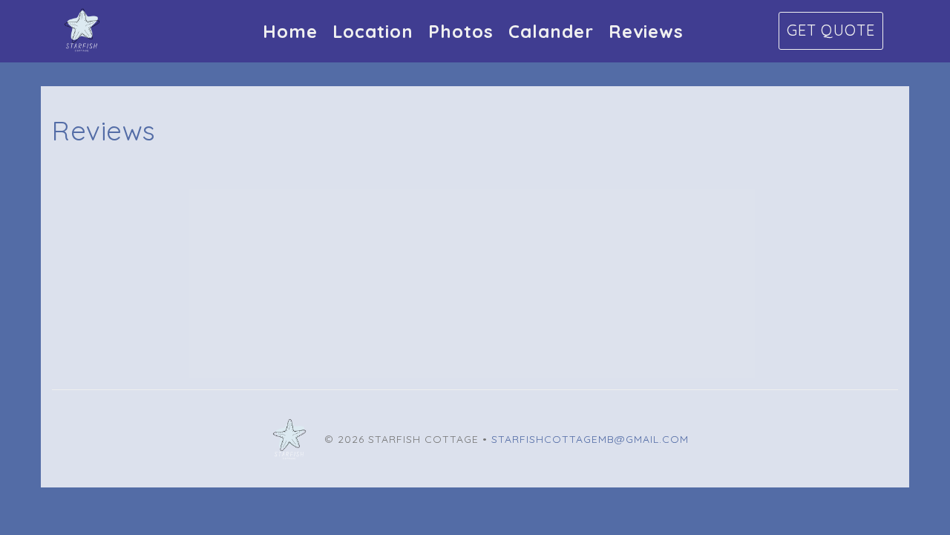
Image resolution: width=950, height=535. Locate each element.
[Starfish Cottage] (193, 31)
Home (290, 31)
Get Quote (831, 30)
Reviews (646, 31)
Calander (551, 31)
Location (372, 31)
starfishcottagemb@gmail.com (590, 439)
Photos (461, 31)
